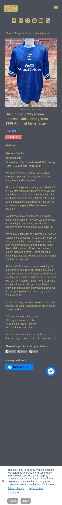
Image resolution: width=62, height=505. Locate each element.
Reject (25, 500)
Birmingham (42, 33)
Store (8, 33)
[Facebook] (14, 20)
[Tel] (48, 20)
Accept (13, 500)
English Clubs (23, 33)
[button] (19, 367)
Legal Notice (36, 488)
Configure (13, 492)
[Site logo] (11, 8)
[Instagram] (21, 20)
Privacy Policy (16, 488)
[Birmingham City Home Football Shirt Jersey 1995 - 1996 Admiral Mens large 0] (31, 72)
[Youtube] (34, 20)
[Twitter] (27, 20)
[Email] (41, 20)
